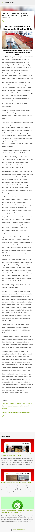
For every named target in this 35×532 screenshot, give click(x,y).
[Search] (33, 3)
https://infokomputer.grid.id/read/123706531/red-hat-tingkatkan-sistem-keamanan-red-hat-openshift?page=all (17, 406)
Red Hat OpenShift (13, 412)
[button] (3, 21)
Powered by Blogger (18, 529)
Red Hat (5, 412)
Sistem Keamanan (24, 412)
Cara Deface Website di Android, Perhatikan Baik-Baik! (16, 482)
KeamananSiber (9, 2)
